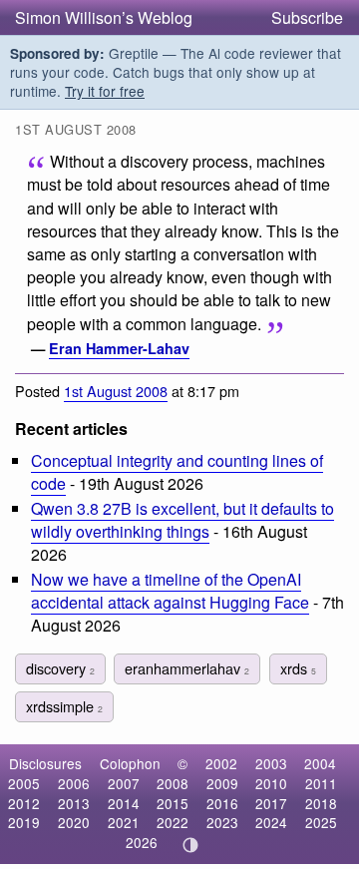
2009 (222, 783)
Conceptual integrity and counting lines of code (177, 472)
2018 (321, 803)
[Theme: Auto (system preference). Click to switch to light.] (191, 845)
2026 (142, 842)
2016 (222, 803)
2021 (124, 822)
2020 (74, 822)
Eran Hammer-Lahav (119, 348)
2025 (321, 822)
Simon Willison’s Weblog (103, 17)
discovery (60, 667)
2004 (320, 763)
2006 (74, 783)
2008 (172, 783)
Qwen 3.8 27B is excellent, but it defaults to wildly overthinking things (182, 520)
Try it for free (105, 91)
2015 (172, 803)
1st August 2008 (116, 390)
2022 (172, 822)
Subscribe (307, 17)
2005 (24, 783)
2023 (222, 822)
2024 (271, 822)
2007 (124, 783)
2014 (124, 803)
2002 (221, 763)
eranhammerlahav (187, 667)
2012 (24, 803)
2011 (321, 783)
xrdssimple (64, 705)
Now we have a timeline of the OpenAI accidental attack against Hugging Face (170, 591)
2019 (24, 822)
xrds (298, 667)
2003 (271, 763)
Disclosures (45, 763)
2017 (271, 803)
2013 (74, 803)
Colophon (130, 763)
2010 (271, 783)
